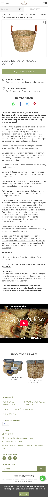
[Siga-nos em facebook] (10, 458)
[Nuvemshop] (24, 476)
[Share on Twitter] (27, 104)
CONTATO (28, 409)
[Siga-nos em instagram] (4, 458)
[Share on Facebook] (20, 104)
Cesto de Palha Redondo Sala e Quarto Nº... (35, 381)
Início (4, 15)
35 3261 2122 (10, 434)
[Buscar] (20, 9)
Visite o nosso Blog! (14, 442)
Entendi (24, 494)
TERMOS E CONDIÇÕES (13, 409)
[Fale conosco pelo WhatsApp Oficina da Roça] (43, 478)
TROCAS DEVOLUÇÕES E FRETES (34, 403)
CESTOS (11, 15)
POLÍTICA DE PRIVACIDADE (8, 403)
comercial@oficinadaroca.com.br (19, 438)
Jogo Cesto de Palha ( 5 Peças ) (12, 378)
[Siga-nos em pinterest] (15, 458)
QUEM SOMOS (9, 414)
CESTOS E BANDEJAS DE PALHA (31, 15)
